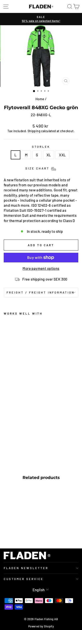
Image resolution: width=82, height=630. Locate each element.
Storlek (41, 146)
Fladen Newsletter (26, 568)
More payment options (41, 268)
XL (49, 155)
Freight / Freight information (41, 292)
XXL (62, 155)
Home (39, 99)
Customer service (24, 579)
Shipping (34, 131)
